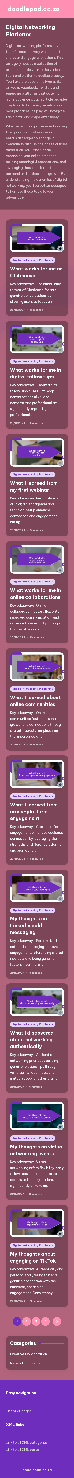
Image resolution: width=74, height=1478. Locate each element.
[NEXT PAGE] (57, 1321)
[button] (57, 1321)
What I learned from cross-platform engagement (34, 811)
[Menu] (65, 9)
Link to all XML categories (27, 1442)
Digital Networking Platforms (32, 260)
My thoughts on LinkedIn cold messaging (28, 925)
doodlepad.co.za (34, 9)
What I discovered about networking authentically (32, 1039)
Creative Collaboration (28, 1354)
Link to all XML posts (22, 1449)
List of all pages (18, 1411)
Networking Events (25, 1363)
